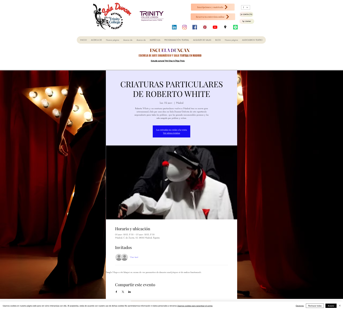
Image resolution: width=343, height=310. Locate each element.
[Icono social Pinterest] (205, 27)
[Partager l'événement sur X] (123, 292)
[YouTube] (215, 27)
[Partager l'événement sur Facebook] (116, 292)
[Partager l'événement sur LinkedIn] (129, 292)
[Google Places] (225, 27)
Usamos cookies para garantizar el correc (195, 305)
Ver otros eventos (171, 133)
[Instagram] (184, 27)
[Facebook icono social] (194, 27)
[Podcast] (235, 27)
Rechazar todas (315, 305)
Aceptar (331, 305)
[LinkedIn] (174, 27)
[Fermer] (339, 306)
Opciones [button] (300, 305)
